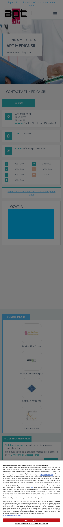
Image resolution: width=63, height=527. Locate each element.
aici (32, 487)
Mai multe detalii (47, 475)
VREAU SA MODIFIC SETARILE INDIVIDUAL (31, 524)
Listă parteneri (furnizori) (12, 515)
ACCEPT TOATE (31, 520)
